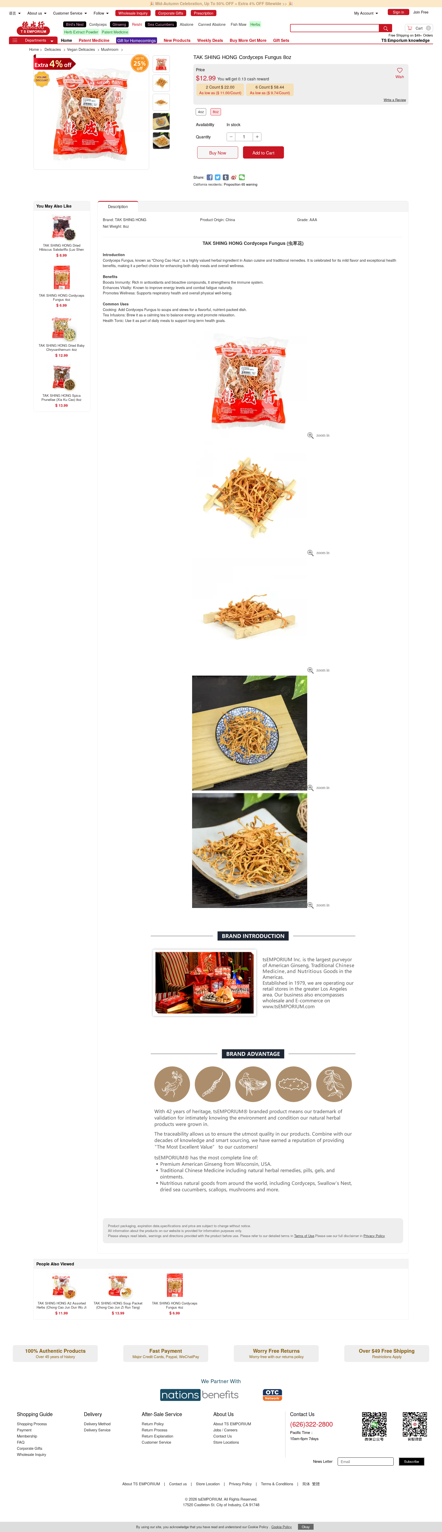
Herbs (255, 24)
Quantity (203, 136)
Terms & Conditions (277, 1483)
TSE (33, 28)
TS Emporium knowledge (405, 40)
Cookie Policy (281, 1526)
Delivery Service (97, 1429)
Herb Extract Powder (81, 31)
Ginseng (119, 24)
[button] (52, 41)
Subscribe (411, 1461)
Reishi (137, 24)
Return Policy (153, 1423)
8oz (216, 111)
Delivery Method (97, 1423)
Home (66, 40)
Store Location (208, 1483)
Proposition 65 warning (240, 184)
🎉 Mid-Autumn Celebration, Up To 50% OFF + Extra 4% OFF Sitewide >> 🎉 (221, 3)
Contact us (178, 1483)
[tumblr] (226, 177)
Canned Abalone (212, 24)
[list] (172, 28)
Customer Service (156, 1442)
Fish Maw (238, 24)
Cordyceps (98, 24)
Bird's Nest (75, 24)
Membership (27, 1436)
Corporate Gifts (29, 1448)
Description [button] (118, 206)
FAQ (21, 1442)
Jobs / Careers (225, 1429)
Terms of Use (304, 1235)
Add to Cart (263, 153)
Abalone (186, 24)
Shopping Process (32, 1423)
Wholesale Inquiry (31, 1454)
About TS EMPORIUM (232, 1423)
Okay (306, 1526)
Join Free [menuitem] (420, 12)
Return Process (154, 1429)
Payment (24, 1429)
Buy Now (217, 153)
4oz (201, 111)
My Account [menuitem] (363, 13)
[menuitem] (19, 13)
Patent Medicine (115, 31)
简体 (306, 1483)
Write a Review (395, 99)
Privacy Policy (374, 1235)
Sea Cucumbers (161, 24)
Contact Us (222, 1436)
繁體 (316, 1483)
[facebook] (210, 177)
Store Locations (226, 1442)
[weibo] (234, 177)
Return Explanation (157, 1436)
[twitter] (218, 177)
